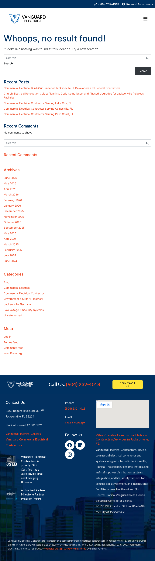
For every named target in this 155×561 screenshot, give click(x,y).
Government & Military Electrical (23, 298)
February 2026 (13, 200)
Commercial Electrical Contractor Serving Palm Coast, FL (39, 114)
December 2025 (14, 211)
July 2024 (10, 255)
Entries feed (11, 342)
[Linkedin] (80, 445)
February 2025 (13, 249)
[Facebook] (69, 445)
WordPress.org (13, 353)
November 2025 (14, 216)
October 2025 (12, 222)
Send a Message (75, 422)
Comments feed (13, 347)
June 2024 (10, 261)
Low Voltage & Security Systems (24, 309)
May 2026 (10, 183)
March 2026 (11, 194)
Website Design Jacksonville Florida (65, 548)
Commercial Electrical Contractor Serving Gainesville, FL (38, 108)
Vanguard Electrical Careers (23, 433)
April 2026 (10, 189)
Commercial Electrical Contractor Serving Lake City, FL (37, 103)
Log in (7, 336)
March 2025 (11, 244)
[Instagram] (69, 454)
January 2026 (12, 205)
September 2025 (14, 227)
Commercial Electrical (17, 287)
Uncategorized (13, 315)
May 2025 (10, 233)
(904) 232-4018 (83, 384)
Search (8, 63)
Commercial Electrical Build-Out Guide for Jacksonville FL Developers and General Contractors (62, 88)
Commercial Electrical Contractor (24, 293)
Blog (6, 282)
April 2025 (10, 238)
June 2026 (10, 177)
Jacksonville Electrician (18, 304)
